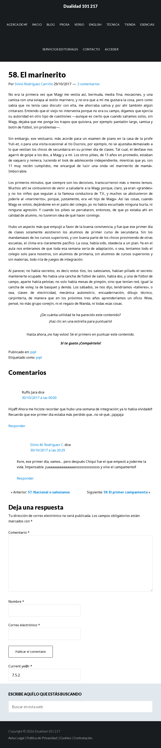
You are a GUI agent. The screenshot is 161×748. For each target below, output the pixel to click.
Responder (16, 426)
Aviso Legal (16, 738)
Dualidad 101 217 (81, 6)
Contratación (82, 738)
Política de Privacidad (41, 738)
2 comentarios (88, 84)
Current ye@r (20, 666)
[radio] (71, 328)
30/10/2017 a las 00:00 (39, 397)
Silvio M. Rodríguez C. (47, 444)
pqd (33, 352)
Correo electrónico (24, 625)
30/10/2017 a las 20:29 (47, 450)
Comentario (19, 532)
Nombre (16, 601)
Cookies (65, 738)
